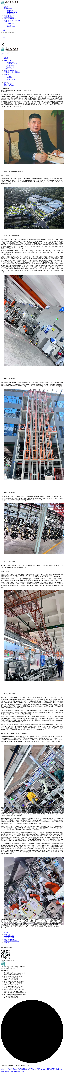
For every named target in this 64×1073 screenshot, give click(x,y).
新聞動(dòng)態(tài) (12, 12)
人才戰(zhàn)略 (11, 26)
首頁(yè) (6, 7)
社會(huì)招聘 (10, 23)
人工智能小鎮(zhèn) (9, 17)
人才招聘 (6, 22)
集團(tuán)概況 (11, 10)
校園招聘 (9, 25)
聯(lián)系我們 (10, 13)
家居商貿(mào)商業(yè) (10, 18)
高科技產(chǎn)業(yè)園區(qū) (12, 20)
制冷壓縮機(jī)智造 (9, 15)
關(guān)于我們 (8, 8)
